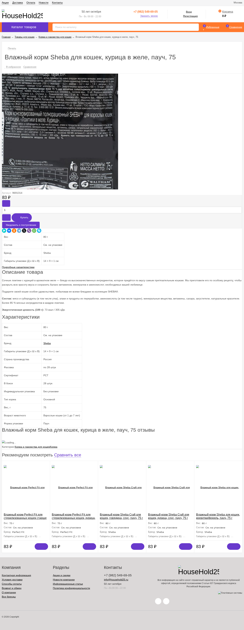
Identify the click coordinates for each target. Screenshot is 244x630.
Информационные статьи (68, 583)
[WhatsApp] (34, 230)
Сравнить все (67, 454)
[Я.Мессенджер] (4, 230)
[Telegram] (19, 230)
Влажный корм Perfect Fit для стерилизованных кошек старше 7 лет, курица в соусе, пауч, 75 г (25, 518)
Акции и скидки (61, 575)
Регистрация (190, 16)
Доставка (17, 2)
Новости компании (64, 579)
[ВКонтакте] (9, 230)
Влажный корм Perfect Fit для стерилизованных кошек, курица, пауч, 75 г (73, 518)
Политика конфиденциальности (71, 588)
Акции (5, 2)
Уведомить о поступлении (21, 224)
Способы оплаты (12, 583)
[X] (24, 230)
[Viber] (29, 230)
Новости (43, 2)
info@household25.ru (116, 579)
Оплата (30, 2)
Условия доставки (12, 579)
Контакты (57, 2)
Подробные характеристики (18, 267)
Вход (189, 11)
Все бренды (9, 596)
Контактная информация (16, 575)
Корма (53, 446)
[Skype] (39, 230)
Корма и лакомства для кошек (32, 446)
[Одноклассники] (14, 230)
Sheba (47, 343)
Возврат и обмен (11, 588)
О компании (9, 592)
